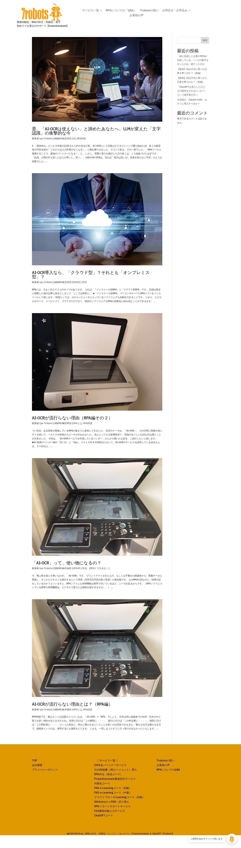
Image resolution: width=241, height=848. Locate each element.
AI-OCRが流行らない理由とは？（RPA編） (72, 704)
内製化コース (102, 783)
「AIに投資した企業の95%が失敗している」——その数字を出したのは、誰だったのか (193, 60)
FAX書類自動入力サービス (109, 810)
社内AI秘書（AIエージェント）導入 (115, 769)
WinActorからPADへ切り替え (111, 801)
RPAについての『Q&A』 (121, 10)
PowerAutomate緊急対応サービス (115, 778)
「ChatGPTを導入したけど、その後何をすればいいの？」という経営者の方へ (192, 90)
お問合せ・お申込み (174, 10)
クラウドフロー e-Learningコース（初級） (119, 797)
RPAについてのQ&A (168, 769)
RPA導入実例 (80, 282)
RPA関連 (81, 138)
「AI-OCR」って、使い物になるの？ (66, 562)
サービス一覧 (90, 10)
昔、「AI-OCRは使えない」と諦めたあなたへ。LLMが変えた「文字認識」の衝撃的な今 (96, 131)
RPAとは (77, 423)
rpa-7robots (45, 138)
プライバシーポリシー (45, 769)
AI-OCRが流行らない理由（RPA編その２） (72, 417)
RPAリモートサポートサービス (112, 806)
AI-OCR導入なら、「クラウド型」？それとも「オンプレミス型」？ (91, 274)
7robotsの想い (149, 10)
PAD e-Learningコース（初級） (113, 788)
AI (74, 138)
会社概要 (37, 765)
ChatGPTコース (103, 815)
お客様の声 (136, 15)
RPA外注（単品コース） (108, 774)
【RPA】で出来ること (99, 568)
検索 (205, 40)
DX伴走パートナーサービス (110, 765)
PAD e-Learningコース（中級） (113, 792)
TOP (34, 760)
